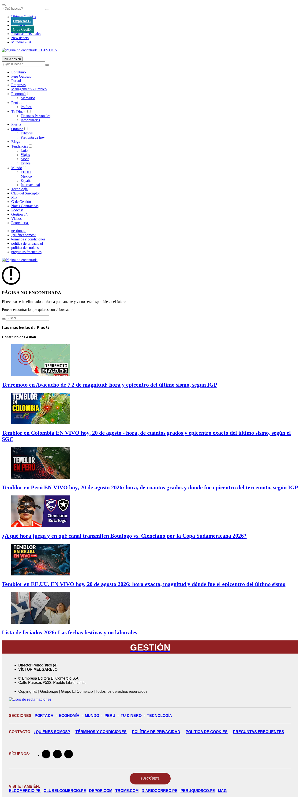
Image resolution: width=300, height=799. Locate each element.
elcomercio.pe (25, 791)
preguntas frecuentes (26, 252)
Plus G (16, 124)
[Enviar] (47, 9)
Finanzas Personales (26, 34)
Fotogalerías (20, 223)
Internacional (30, 185)
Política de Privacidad (156, 732)
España (26, 181)
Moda (25, 159)
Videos (16, 219)
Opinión (17, 129)
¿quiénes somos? (23, 235)
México (26, 176)
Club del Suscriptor (25, 193)
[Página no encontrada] (20, 260)
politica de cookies (25, 248)
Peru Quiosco (21, 76)
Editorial (27, 133)
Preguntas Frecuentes (258, 732)
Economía (18, 94)
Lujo (24, 150)
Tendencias (19, 146)
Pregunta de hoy (33, 137)
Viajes (25, 155)
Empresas (18, 25)
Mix (14, 197)
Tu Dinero (18, 112)
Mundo (16, 168)
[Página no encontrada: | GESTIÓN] (29, 50)
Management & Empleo (29, 89)
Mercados (28, 98)
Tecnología (19, 189)
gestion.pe (18, 231)
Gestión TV (20, 214)
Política (26, 107)
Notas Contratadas (24, 206)
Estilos (25, 163)
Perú (14, 103)
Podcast (17, 210)
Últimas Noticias (23, 17)
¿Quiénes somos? (52, 732)
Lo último (18, 72)
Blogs (15, 142)
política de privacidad (27, 243)
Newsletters (20, 38)
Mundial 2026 (21, 42)
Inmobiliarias (30, 120)
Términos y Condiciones (101, 732)
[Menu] (4, 5)
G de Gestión (23, 29)
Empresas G (22, 21)
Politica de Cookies (207, 732)
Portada (16, 81)
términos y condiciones (28, 239)
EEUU (26, 172)
